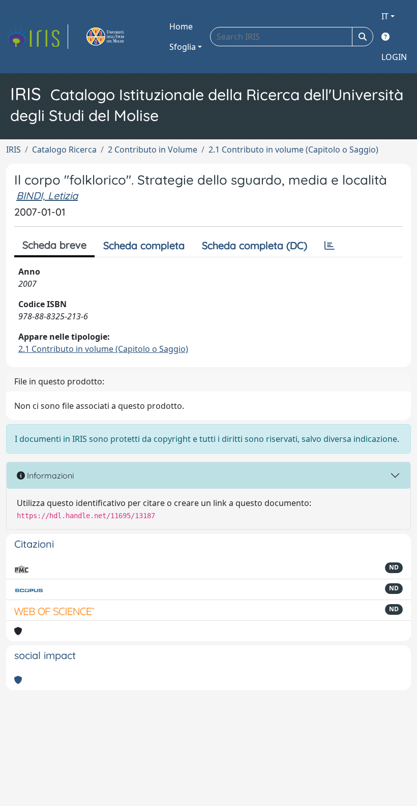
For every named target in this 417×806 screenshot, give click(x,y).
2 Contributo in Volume (152, 149)
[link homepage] (37, 36)
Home (181, 26)
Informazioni (49, 475)
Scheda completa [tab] (144, 245)
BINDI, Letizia (47, 195)
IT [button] (385, 16)
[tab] (329, 245)
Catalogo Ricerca (64, 149)
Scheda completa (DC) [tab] (254, 245)
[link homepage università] (117, 36)
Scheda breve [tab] (54, 244)
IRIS (13, 149)
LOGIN (394, 57)
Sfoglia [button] (182, 46)
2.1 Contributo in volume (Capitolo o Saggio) (293, 149)
